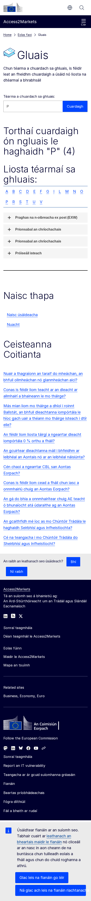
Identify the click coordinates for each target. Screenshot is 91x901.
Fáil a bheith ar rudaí (20, 811)
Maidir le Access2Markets (24, 657)
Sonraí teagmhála (17, 757)
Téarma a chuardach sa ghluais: (29, 96)
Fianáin (9, 783)
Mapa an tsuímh (16, 665)
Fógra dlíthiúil (14, 802)
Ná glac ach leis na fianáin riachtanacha (52, 890)
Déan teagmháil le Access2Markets (31, 636)
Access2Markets (16, 589)
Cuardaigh (82, 7)
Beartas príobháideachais (23, 793)
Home (7, 35)
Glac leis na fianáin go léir (41, 877)
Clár (83, 24)
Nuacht (13, 324)
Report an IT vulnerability (24, 765)
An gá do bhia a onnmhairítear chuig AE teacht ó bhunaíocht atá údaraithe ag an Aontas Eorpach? (44, 505)
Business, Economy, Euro (24, 696)
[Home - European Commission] (34, 724)
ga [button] (70, 7)
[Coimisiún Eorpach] (12, 7)
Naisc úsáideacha (22, 315)
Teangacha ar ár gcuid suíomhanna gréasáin (39, 775)
